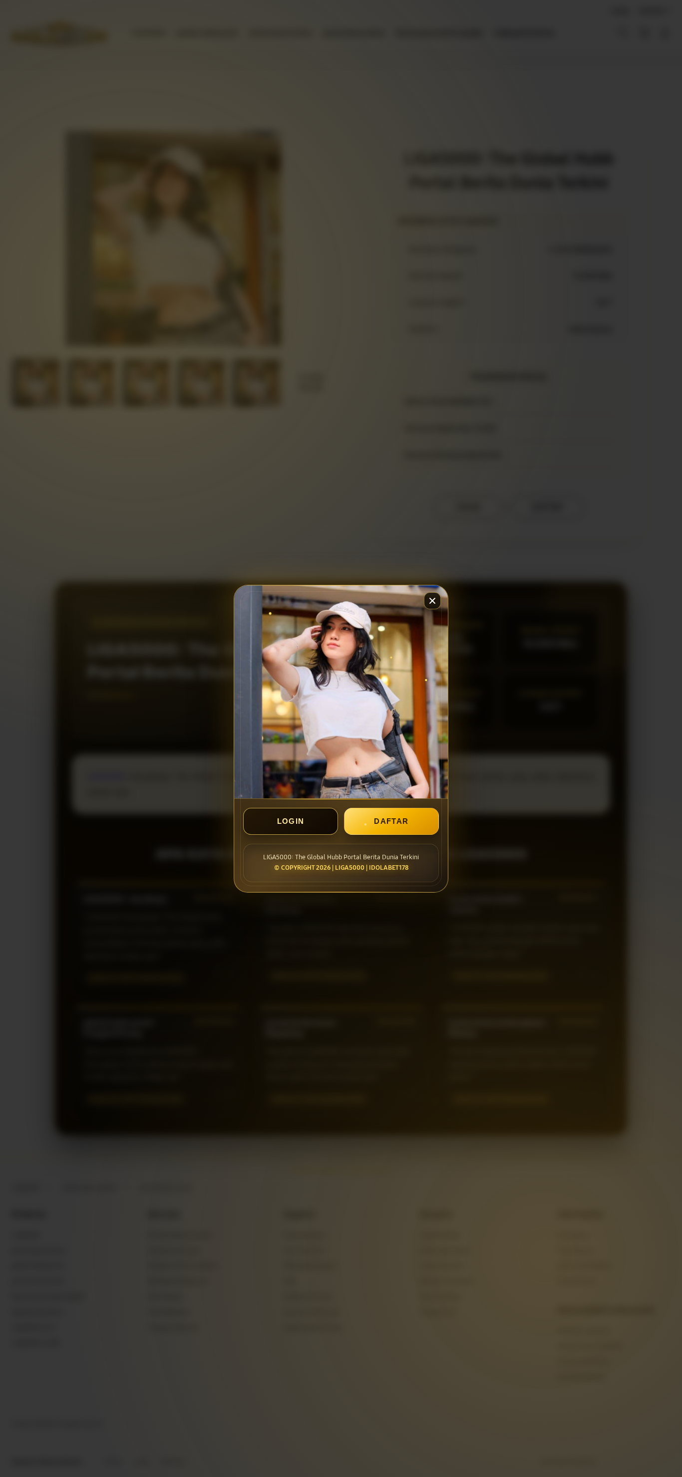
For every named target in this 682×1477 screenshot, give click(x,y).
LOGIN (291, 821)
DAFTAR (391, 821)
